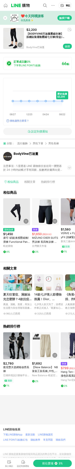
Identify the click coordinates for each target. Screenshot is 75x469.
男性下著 (38, 143)
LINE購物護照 (45, 434)
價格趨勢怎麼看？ (19, 120)
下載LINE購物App (12, 434)
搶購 (67, 46)
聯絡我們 (60, 439)
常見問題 (48, 439)
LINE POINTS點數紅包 (15, 439)
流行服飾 (22, 143)
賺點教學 (35, 439)
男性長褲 (53, 143)
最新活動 (30, 434)
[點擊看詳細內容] (16, 211)
